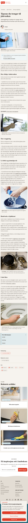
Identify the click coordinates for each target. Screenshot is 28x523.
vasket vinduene (19, 90)
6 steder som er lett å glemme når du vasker (14, 448)
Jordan (3, 337)
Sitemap (2, 493)
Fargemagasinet (18, 492)
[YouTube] (21, 500)
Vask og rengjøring (16, 9)
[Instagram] (10, 500)
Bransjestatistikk (18, 485)
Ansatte (2, 485)
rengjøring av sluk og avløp (19, 238)
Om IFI (2, 483)
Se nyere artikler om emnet (9, 58)
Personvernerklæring (5, 490)
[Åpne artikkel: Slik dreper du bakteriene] (14, 416)
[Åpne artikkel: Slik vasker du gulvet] (14, 394)
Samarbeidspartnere (5, 486)
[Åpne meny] (26, 2)
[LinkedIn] (18, 500)
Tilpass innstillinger (14, 516)
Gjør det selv (9, 9)
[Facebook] (7, 500)
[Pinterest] (15, 500)
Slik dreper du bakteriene (14, 426)
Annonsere (3, 488)
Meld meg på (22, 469)
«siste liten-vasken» (11, 283)
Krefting (4, 340)
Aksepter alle (14, 519)
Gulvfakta (17, 494)
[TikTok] (12, 500)
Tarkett (3, 343)
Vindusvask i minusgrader (12, 111)
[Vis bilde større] (14, 40)
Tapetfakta (17, 495)
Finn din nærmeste (19, 486)
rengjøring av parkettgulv (20, 173)
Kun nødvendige (14, 512)
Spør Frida (17, 483)
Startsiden (3, 9)
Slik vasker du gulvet (14, 404)
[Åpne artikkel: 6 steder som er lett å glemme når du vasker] (14, 437)
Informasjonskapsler (5, 492)
